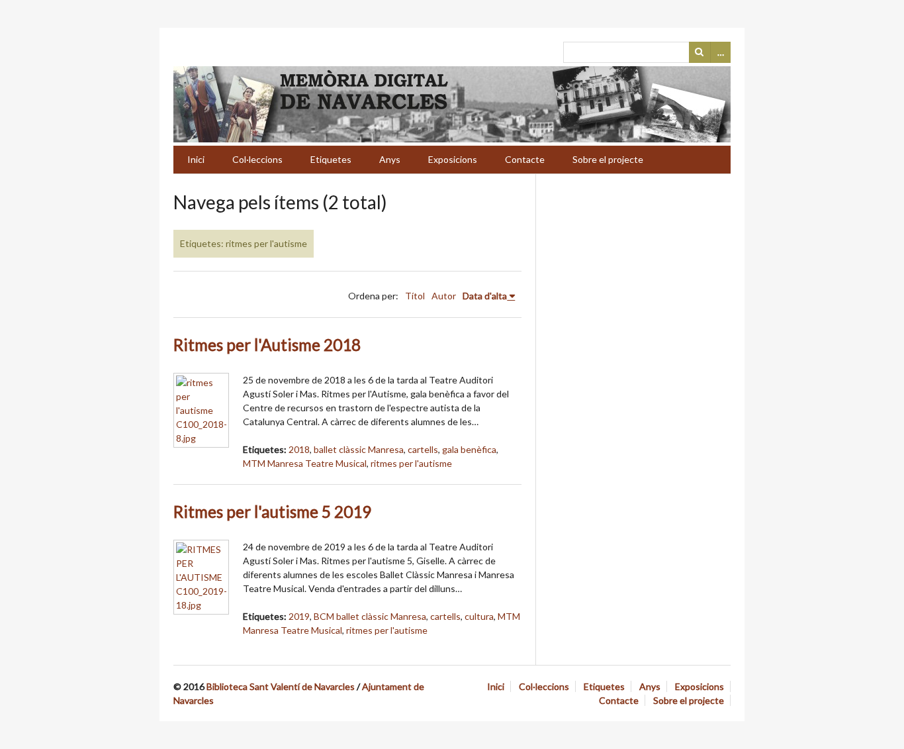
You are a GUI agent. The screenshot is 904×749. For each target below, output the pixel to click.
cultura (479, 616)
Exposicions (452, 159)
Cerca (699, 52)
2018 (299, 449)
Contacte (525, 159)
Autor (443, 295)
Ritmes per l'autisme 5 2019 (272, 511)
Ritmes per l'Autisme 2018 (267, 344)
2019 (299, 616)
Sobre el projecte (607, 159)
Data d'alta (485, 295)
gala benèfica (469, 449)
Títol (415, 295)
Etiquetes (330, 159)
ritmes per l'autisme (411, 463)
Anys (389, 159)
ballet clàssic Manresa (359, 449)
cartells (423, 449)
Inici (195, 159)
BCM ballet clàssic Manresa (370, 616)
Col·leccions (257, 159)
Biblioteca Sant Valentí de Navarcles (280, 686)
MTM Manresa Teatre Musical (305, 463)
